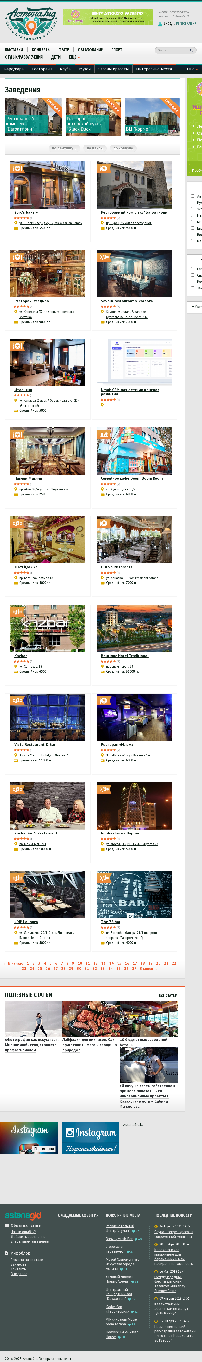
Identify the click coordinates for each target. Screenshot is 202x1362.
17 (135, 963)
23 (24, 968)
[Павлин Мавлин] (47, 451)
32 (95, 968)
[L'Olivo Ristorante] (134, 539)
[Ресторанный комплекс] (134, 185)
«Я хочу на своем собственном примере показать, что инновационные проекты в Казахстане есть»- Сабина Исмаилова (147, 1096)
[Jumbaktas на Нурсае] (134, 806)
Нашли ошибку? (23, 1231)
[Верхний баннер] (108, 17)
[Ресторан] (47, 273)
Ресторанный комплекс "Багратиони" (135, 212)
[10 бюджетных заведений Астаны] (147, 1019)
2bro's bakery (26, 212)
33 (103, 968)
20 (159, 963)
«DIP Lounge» (26, 921)
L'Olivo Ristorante (117, 566)
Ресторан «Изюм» (117, 744)
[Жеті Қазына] (47, 539)
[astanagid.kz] (23, 1216)
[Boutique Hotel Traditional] (134, 628)
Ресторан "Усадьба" (32, 300)
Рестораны (42, 69)
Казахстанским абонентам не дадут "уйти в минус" (171, 1309)
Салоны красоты (113, 69)
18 (143, 963)
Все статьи (168, 995)
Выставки (14, 49)
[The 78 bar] (134, 894)
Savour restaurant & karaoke (127, 300)
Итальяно (23, 389)
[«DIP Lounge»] (47, 894)
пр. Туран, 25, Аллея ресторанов (129, 223)
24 (32, 968)
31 (87, 968)
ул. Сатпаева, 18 (30, 666)
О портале (19, 1273)
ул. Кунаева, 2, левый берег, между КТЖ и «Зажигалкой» (49, 403)
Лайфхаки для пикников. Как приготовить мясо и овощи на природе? (89, 1044)
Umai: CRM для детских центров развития (130, 391)
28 (64, 968)
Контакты (18, 1269)
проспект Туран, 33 (119, 666)
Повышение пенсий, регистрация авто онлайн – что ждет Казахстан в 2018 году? (175, 1333)
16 (127, 963)
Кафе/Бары (14, 69)
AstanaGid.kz (133, 1124)
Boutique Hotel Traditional (125, 655)
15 (119, 963)
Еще (72, 57)
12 (96, 963)
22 (174, 963)
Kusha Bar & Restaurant (35, 833)
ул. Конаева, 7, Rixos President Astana (132, 578)
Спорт (116, 49)
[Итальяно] (47, 362)
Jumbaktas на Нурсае (120, 833)
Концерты (41, 49)
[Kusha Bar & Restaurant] (47, 806)
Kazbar (20, 655)
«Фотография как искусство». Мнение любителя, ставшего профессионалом (32, 1044)
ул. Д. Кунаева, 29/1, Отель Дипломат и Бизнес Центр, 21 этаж (47, 935)
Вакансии (18, 1264)
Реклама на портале (27, 1259)
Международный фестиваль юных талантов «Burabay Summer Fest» (169, 1284)
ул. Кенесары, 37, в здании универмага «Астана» (46, 314)
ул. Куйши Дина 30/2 (120, 489)
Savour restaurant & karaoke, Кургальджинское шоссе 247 (127, 314)
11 (88, 963)
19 (151, 963)
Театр (64, 49)
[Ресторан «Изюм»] (134, 717)
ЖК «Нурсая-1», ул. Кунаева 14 (128, 755)
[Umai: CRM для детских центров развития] (134, 362)
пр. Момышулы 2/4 (32, 844)
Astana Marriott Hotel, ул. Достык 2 (43, 755)
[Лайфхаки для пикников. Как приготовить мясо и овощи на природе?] (90, 1019)
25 (40, 968)
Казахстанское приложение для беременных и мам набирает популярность (173, 1257)
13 (104, 963)
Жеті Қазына (26, 566)
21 (166, 963)
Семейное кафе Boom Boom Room (132, 478)
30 (79, 968)
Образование (90, 49)
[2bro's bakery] (47, 185)
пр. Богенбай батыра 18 (36, 578)
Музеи (85, 69)
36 (127, 968)
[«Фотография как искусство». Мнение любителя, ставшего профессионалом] (33, 1019)
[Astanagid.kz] (31, 23)
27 (56, 968)
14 (112, 963)
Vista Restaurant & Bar (35, 744)
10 (80, 963)
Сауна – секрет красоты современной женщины (173, 1234)
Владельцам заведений (30, 1241)
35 (119, 968)
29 (71, 968)
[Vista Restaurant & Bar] (47, 717)
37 (134, 968)
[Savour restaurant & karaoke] (134, 273)
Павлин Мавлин (28, 478)
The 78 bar (110, 921)
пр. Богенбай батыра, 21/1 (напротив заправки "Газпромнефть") (132, 935)
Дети (56, 57)
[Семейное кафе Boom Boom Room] (134, 451)
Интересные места (154, 69)
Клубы (65, 69)
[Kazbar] (47, 628)
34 (111, 968)
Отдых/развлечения (24, 57)
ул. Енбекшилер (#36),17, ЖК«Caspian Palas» (50, 223)
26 (48, 968)
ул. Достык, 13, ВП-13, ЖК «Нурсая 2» (132, 844)
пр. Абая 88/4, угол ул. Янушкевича (44, 489)
